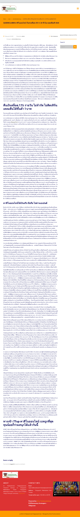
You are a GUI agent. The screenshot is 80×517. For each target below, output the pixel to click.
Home (4, 19)
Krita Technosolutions (54, 514)
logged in (12, 464)
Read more (22, 493)
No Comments (54, 36)
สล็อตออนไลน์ (14, 122)
